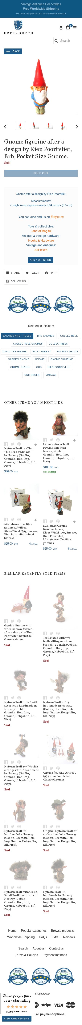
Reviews (69, 937)
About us (39, 948)
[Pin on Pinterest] (20, 443)
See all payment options (47, 1014)
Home (12, 930)
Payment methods (55, 955)
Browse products (62, 930)
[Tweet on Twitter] (14, 443)
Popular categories (34, 930)
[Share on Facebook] (7, 443)
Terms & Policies (26, 955)
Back (16, 51)
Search (23, 948)
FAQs (43, 937)
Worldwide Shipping (21, 937)
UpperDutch (43, 993)
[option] (20, 125)
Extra (55, 937)
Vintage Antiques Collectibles (41, 8)
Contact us (56, 948)
